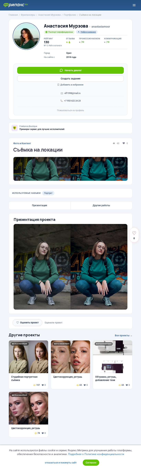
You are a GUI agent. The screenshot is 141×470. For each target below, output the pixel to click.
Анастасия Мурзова (66, 25)
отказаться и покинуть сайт (61, 462)
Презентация (39, 205)
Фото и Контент (22, 143)
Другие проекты (24, 335)
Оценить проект (27, 322)
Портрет (48, 193)
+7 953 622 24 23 (72, 100)
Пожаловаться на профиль (70, 110)
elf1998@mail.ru (72, 93)
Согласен (91, 462)
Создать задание (70, 78)
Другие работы (101, 205)
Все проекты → (123, 335)
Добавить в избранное (71, 84)
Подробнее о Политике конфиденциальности (96, 454)
